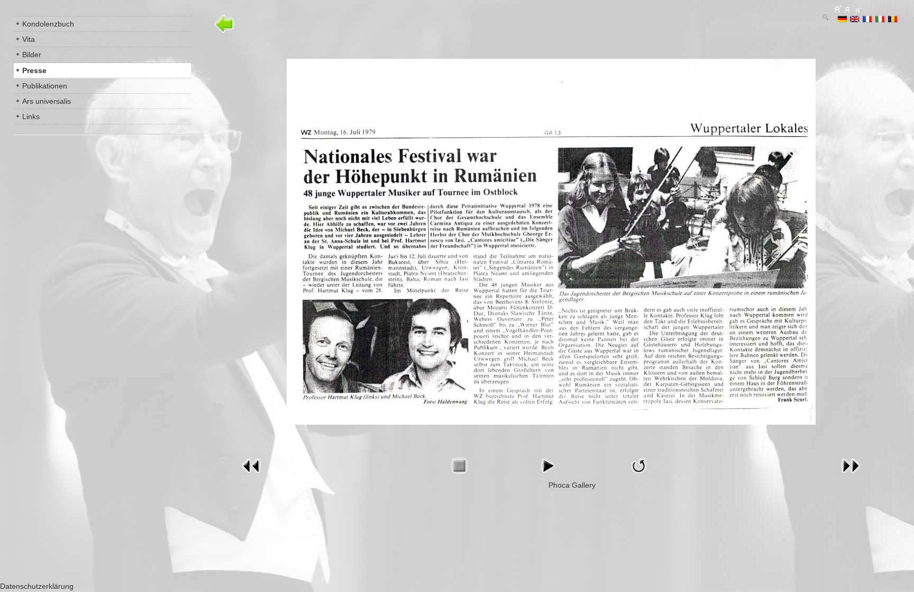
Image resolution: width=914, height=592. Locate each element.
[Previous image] (251, 475)
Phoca (559, 485)
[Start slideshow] (547, 475)
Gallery (584, 485)
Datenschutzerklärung (37, 586)
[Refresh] (639, 475)
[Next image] (850, 475)
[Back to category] (224, 33)
